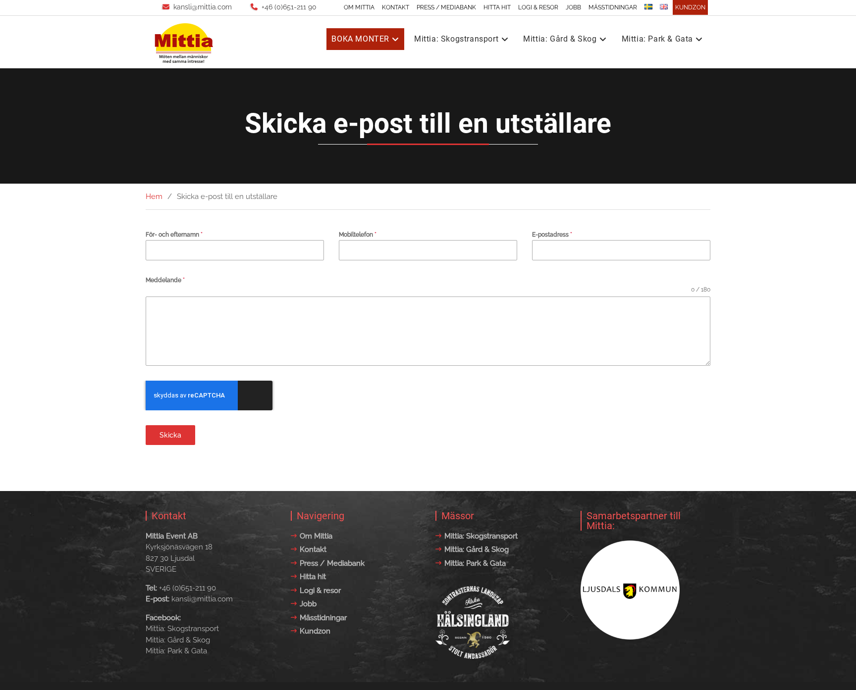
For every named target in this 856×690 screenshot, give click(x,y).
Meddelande (165, 280)
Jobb (573, 7)
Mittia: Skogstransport (456, 39)
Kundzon (690, 7)
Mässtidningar (612, 7)
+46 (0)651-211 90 (289, 7)
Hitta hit (497, 7)
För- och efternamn (174, 234)
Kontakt (395, 7)
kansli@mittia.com (202, 7)
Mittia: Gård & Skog (559, 39)
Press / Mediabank (446, 7)
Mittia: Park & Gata (657, 39)
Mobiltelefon (357, 234)
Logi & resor (538, 7)
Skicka (170, 435)
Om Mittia (359, 7)
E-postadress (552, 234)
